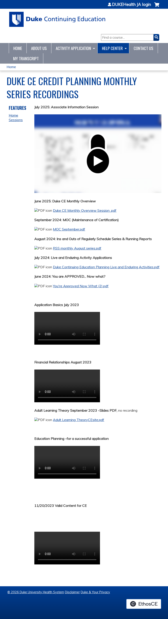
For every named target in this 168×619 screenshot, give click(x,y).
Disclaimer (72, 592)
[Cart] (156, 7)
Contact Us (143, 48)
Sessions (16, 120)
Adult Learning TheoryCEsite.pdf (78, 420)
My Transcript (26, 58)
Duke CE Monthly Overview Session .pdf (84, 210)
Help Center (112, 48)
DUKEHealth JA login (131, 5)
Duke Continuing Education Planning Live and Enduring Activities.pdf (106, 267)
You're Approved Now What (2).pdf (80, 286)
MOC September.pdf (69, 229)
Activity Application (73, 48)
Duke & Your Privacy (95, 592)
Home (17, 48)
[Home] (57, 19)
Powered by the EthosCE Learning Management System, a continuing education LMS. (143, 604)
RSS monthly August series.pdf (77, 248)
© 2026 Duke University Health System (35, 592)
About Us (39, 48)
